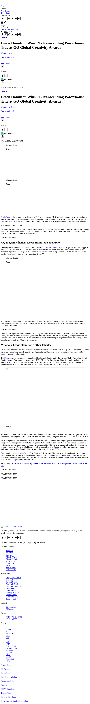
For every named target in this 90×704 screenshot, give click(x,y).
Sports (5, 27)
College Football (12, 646)
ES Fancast (10, 609)
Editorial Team (11, 557)
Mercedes (7, 358)
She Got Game (11, 582)
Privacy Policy (11, 568)
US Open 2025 (11, 619)
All (7, 627)
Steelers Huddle (11, 595)
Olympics (9, 653)
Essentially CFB (12, 597)
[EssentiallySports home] (11, 527)
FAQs (8, 565)
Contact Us (10, 563)
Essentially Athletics (13, 586)
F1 (7, 37)
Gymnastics (10, 650)
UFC (7, 642)
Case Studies (7, 31)
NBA (8, 636)
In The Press (10, 561)
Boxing (8, 629)
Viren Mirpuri (6, 63)
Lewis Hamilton (7, 217)
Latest (3, 6)
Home (3, 37)
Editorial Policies (12, 559)
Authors (9, 555)
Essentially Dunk (12, 584)
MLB (8, 655)
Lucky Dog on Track (13, 578)
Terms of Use (11, 570)
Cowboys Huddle (12, 593)
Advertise (9, 553)
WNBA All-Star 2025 (14, 617)
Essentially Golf (11, 580)
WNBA (8, 644)
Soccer (8, 657)
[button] (7, 153)
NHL (8, 661)
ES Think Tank (11, 607)
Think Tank (5, 13)
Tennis (8, 640)
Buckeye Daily (11, 599)
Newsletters (5, 11)
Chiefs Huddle (11, 590)
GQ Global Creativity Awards (52, 248)
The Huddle (10, 588)
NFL (7, 638)
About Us (9, 551)
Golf (7, 631)
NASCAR (9, 633)
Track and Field (11, 648)
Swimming (10, 659)
